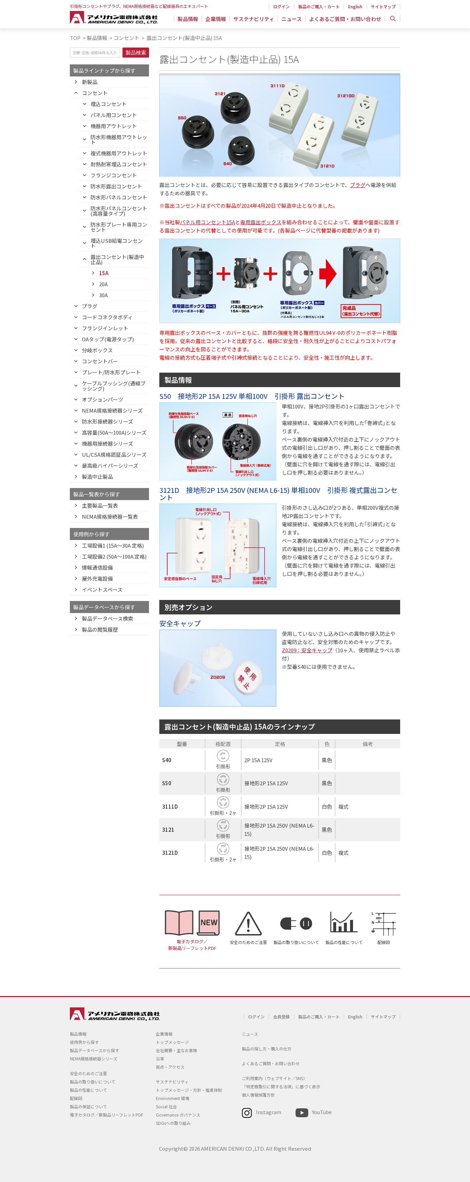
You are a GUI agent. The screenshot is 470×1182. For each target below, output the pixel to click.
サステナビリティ (253, 18)
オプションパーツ (102, 399)
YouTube (322, 1112)
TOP (75, 37)
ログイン (281, 6)
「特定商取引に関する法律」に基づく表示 (281, 1086)
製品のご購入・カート (319, 6)
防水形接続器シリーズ (107, 421)
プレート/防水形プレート (111, 372)
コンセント (126, 37)
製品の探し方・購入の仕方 (266, 1048)
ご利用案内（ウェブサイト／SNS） (274, 1078)
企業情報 (215, 18)
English (355, 6)
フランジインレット (105, 328)
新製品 (89, 81)
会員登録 (281, 1016)
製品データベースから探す (94, 1050)
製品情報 (188, 18)
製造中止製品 (97, 476)
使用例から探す (84, 1042)
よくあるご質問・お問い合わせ (345, 18)
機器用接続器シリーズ (107, 443)
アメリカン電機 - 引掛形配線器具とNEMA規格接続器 (114, 17)
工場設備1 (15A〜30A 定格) (113, 545)
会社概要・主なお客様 (176, 1050)
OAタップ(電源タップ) (108, 339)
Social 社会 (166, 1106)
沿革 (160, 1058)
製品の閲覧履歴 (100, 629)
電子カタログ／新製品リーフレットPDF (192, 944)
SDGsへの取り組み (173, 1123)
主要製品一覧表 (100, 505)
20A (103, 284)
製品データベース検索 (107, 618)
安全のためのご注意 (248, 942)
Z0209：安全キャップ (307, 650)
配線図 (383, 942)
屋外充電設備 (97, 578)
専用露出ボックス (260, 222)
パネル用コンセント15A (207, 222)
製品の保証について (88, 1106)
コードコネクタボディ (107, 317)
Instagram (268, 1112)
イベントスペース (102, 589)
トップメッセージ (172, 1042)
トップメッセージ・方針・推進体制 (189, 1090)
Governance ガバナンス (178, 1115)
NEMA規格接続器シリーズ (112, 410)
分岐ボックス (97, 350)
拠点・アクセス (170, 1067)
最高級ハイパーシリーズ (110, 465)
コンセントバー (100, 361)
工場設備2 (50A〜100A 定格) (114, 556)
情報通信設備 (97, 567)
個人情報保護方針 (258, 1095)
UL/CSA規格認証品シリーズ (114, 454)
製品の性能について (344, 942)
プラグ (89, 306)
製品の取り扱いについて (296, 942)
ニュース (291, 18)
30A (103, 295)
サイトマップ (383, 6)
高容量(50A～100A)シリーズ (114, 432)
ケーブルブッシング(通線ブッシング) (114, 386)
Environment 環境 (172, 1098)
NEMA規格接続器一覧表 (110, 516)
